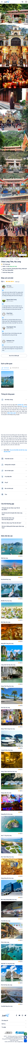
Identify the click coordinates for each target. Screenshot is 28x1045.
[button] (14, 400)
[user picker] (26, 1)
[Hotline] (22, 1)
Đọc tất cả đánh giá (14, 355)
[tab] (5, 368)
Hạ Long (24, 406)
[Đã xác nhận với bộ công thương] (19, 1032)
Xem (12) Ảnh (23, 254)
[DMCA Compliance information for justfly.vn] (8, 1032)
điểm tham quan (11, 413)
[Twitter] (25, 1015)
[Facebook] (16, 1015)
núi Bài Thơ (20, 404)
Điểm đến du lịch (4, 258)
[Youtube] (19, 1015)
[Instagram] (22, 1015)
